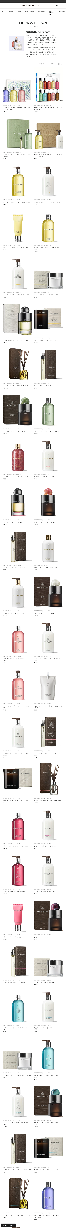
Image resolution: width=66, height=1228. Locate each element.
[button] (53, 64)
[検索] (57, 5)
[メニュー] (5, 6)
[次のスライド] (29, 85)
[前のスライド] (6, 85)
